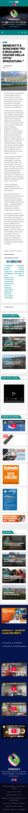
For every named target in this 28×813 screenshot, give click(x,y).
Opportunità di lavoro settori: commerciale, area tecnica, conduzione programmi (14, 799)
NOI (21, 795)
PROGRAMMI (15, 803)
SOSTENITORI (6, 809)
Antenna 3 (14, 19)
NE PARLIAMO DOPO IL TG (12, 795)
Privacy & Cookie (7, 803)
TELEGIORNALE (22, 809)
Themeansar (14, 788)
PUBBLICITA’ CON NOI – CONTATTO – (14, 806)
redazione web (8, 66)
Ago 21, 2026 (8, 547)
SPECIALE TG (13, 809)
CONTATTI (13, 791)
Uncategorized (7, 590)
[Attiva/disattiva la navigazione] (25, 32)
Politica (5, 42)
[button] (18, 32)
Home (8, 791)
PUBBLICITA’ (22, 803)
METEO (19, 791)
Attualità (6, 324)
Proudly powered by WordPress (9, 786)
